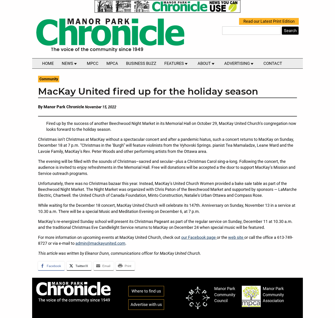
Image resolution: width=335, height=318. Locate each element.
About (205, 63)
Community (48, 79)
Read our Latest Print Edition (269, 21)
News (68, 63)
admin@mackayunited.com (100, 243)
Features (174, 63)
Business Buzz (141, 63)
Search (290, 30)
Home (48, 63)
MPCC (92, 63)
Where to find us (146, 291)
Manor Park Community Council (224, 294)
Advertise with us (146, 304)
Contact (272, 63)
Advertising (237, 63)
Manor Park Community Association (273, 294)
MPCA (112, 63)
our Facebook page (199, 237)
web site (236, 237)
